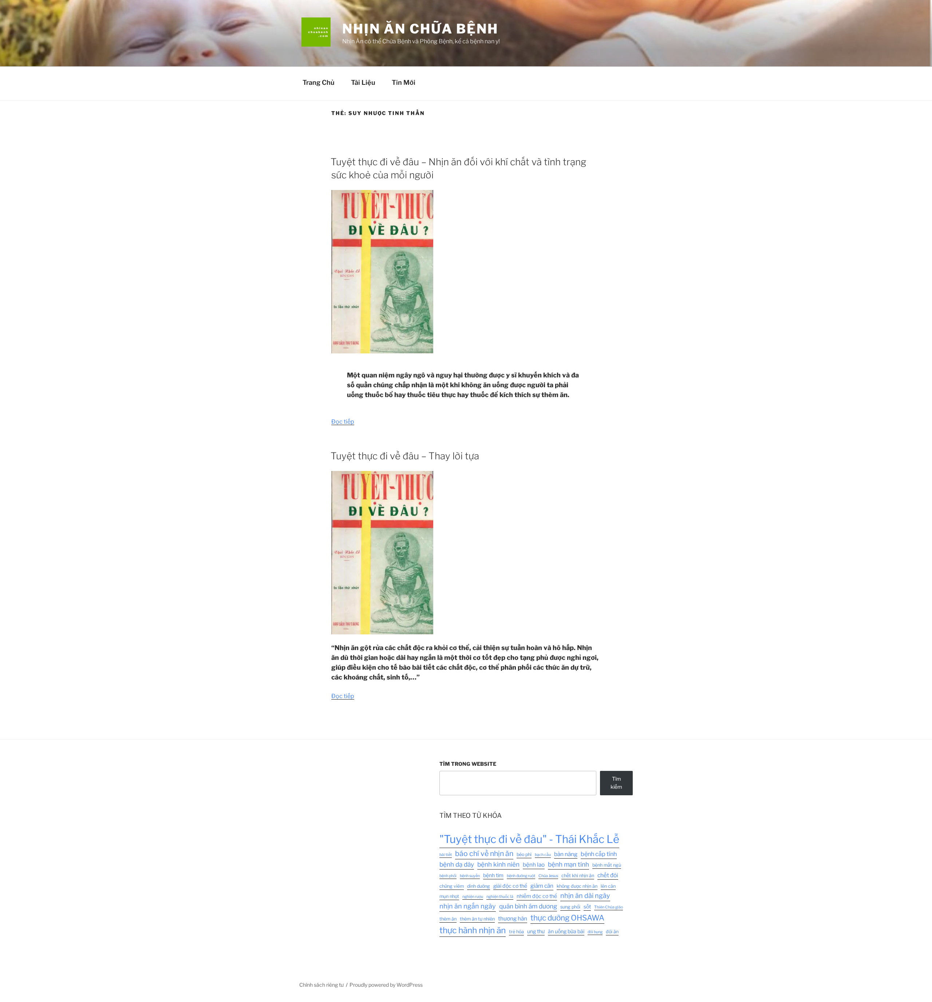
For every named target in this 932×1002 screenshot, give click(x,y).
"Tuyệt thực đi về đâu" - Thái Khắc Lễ (529, 839)
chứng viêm (451, 886)
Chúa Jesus (548, 876)
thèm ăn (448, 919)
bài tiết (445, 854)
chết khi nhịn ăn (577, 875)
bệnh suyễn (470, 876)
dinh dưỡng (478, 886)
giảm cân (541, 885)
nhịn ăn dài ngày (585, 895)
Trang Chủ (319, 82)
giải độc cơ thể (510, 886)
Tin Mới (403, 82)
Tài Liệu (363, 82)
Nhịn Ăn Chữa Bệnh (420, 29)
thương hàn (512, 918)
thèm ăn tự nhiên (477, 919)
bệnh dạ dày (456, 864)
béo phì (524, 854)
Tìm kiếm (616, 783)
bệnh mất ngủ (606, 865)
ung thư (536, 931)
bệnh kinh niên (498, 864)
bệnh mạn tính (568, 864)
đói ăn (612, 931)
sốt (587, 907)
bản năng (565, 854)
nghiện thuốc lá (499, 896)
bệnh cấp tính (599, 854)
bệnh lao (534, 864)
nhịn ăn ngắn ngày (467, 906)
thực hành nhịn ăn (472, 930)
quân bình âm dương (528, 906)
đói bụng (595, 932)
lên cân (608, 886)
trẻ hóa (516, 931)
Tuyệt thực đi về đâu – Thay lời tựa (405, 456)
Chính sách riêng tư (321, 985)
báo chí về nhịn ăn (484, 853)
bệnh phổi (448, 876)
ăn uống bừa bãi (566, 931)
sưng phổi (570, 907)
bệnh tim (493, 875)
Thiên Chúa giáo (608, 907)
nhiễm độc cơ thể (537, 896)
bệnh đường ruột (521, 876)
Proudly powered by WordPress (386, 985)
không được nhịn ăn (577, 886)
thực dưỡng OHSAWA (567, 917)
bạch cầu (543, 854)
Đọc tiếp (342, 421)
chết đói (607, 875)
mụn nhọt (449, 896)
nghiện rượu (472, 896)
